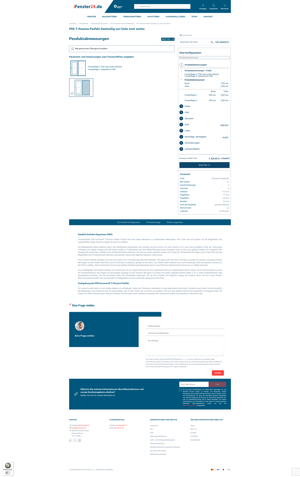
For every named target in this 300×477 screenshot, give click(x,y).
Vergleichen (187, 35)
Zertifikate (194, 436)
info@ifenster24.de (79, 428)
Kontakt (193, 433)
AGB (151, 433)
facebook (75, 440)
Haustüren (153, 16)
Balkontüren (109, 16)
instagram (79, 440)
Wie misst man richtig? (158, 451)
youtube (70, 440)
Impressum (154, 426)
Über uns (193, 429)
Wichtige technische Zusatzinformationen (165, 447)
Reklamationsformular (158, 454)
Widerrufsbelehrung (157, 443)
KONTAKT (208, 16)
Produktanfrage (153, 222)
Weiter (166, 39)
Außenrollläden (175, 16)
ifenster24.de (119, 428)
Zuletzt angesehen (175, 222)
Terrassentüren (132, 16)
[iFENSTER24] (87, 6)
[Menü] (11, 462)
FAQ (151, 429)
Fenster (91, 16)
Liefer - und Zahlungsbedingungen (162, 440)
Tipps (194, 16)
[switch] (8, 472)
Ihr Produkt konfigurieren (128, 222)
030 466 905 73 (83, 425)
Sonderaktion (195, 440)
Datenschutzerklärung (190, 405)
